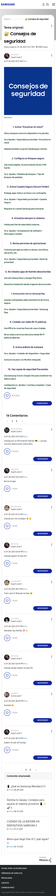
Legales (5, 883)
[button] (47, 55)
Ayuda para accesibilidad (14, 868)
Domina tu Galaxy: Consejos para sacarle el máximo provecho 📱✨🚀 (26, 803)
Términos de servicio (12, 873)
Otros (25, 61)
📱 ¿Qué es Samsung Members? (25, 786)
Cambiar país (7, 887)
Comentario (42, 403)
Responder (43, 459)
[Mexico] (8, 4)
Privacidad (6, 878)
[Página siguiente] (21, 421)
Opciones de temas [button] (47, 26)
